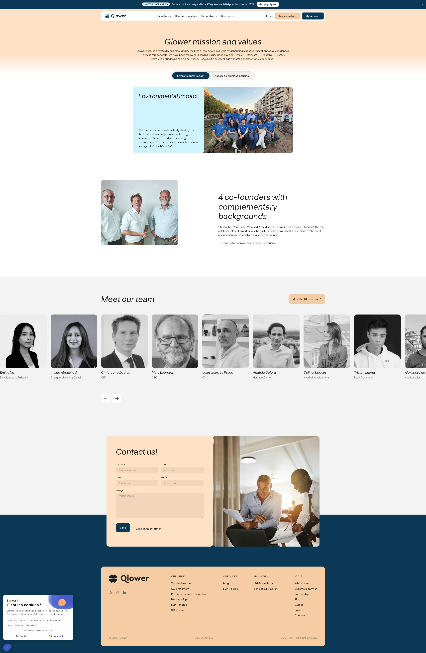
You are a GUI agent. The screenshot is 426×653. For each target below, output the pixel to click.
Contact (300, 615)
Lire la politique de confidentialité (22, 625)
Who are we (302, 583)
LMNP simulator (263, 583)
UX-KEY (209, 637)
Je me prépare (268, 4)
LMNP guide (230, 588)
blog (226, 583)
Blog (297, 599)
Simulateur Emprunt (266, 588)
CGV (291, 637)
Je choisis (21, 636)
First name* (121, 464)
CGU (283, 637)
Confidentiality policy (306, 637)
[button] (7, 647)
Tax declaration (181, 583)
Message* (120, 490)
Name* (164, 464)
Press (298, 610)
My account (313, 16)
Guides (299, 604)
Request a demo (288, 16)
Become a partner (186, 16)
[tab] (191, 75)
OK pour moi (56, 636)
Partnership (302, 594)
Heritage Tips (179, 599)
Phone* (164, 477)
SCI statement (180, 588)
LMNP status (179, 604)
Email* (119, 477)
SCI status (177, 610)
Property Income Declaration (189, 594)
